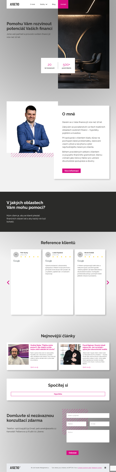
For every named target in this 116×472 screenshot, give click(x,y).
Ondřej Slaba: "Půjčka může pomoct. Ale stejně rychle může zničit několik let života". (42, 347)
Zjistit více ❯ (34, 367)
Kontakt (63, 4)
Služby (42, 4)
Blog (53, 4)
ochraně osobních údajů (84, 467)
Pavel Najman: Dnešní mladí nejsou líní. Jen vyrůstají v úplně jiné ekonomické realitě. (95, 347)
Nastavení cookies (97, 467)
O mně (32, 4)
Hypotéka (58, 394)
